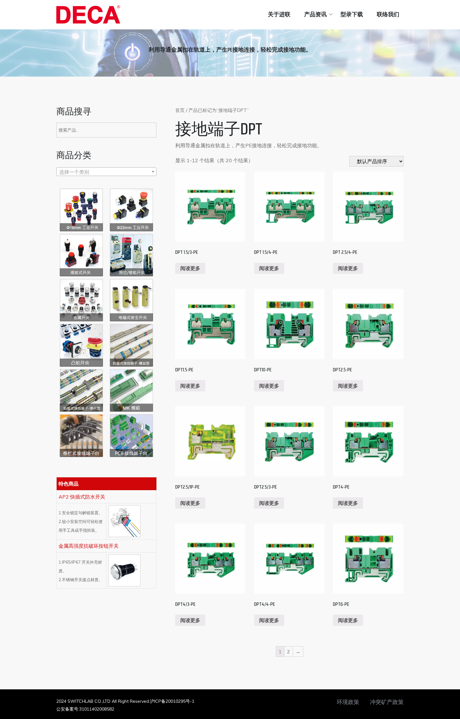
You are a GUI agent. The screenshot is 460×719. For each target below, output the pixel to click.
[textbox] (106, 172)
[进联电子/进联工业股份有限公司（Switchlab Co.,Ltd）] (88, 14)
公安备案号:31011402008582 (85, 709)
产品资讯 (315, 14)
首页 (180, 110)
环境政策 (348, 702)
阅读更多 (190, 268)
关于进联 (279, 14)
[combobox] (106, 171)
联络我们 (388, 14)
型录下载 (351, 14)
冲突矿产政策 (387, 702)
